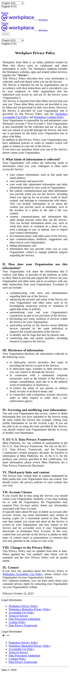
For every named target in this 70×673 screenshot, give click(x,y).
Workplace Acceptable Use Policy (23, 574)
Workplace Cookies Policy (49, 117)
